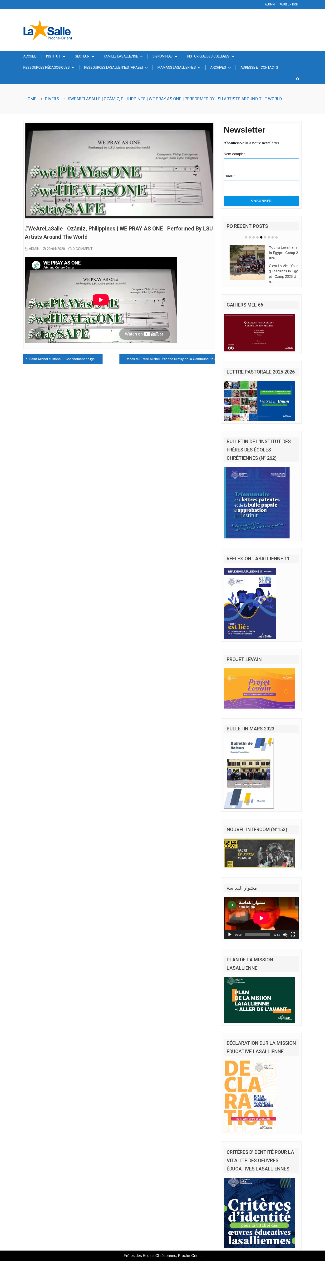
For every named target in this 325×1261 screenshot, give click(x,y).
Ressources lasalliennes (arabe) (113, 67)
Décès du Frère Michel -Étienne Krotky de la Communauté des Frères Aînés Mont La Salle (193, 359)
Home (30, 98)
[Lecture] (229, 934)
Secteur (82, 56)
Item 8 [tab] (272, 237)
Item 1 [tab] (246, 237)
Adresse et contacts (259, 67)
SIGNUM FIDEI (162, 56)
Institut (53, 56)
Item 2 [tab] (250, 237)
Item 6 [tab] (265, 237)
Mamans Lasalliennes (177, 67)
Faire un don (289, 4)
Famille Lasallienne (121, 56)
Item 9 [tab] (276, 237)
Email (229, 176)
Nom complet (234, 154)
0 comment (83, 249)
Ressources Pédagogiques (46, 67)
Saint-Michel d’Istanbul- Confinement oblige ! (63, 359)
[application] (261, 918)
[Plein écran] (293, 934)
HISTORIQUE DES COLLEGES (208, 56)
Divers (52, 98)
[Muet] (285, 934)
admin (34, 249)
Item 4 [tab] (257, 237)
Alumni (270, 4)
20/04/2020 (56, 249)
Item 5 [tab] (261, 237)
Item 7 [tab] (269, 237)
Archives (218, 67)
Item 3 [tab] (253, 237)
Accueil (29, 56)
